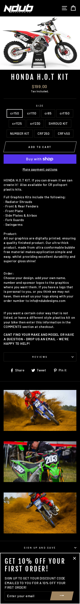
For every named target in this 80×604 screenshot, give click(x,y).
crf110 (31, 113)
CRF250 (44, 133)
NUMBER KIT (20, 133)
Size (40, 105)
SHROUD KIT (58, 123)
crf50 (14, 113)
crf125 (17, 123)
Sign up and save (40, 547)
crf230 (35, 123)
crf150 (65, 113)
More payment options (40, 169)
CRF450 (64, 133)
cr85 (48, 113)
